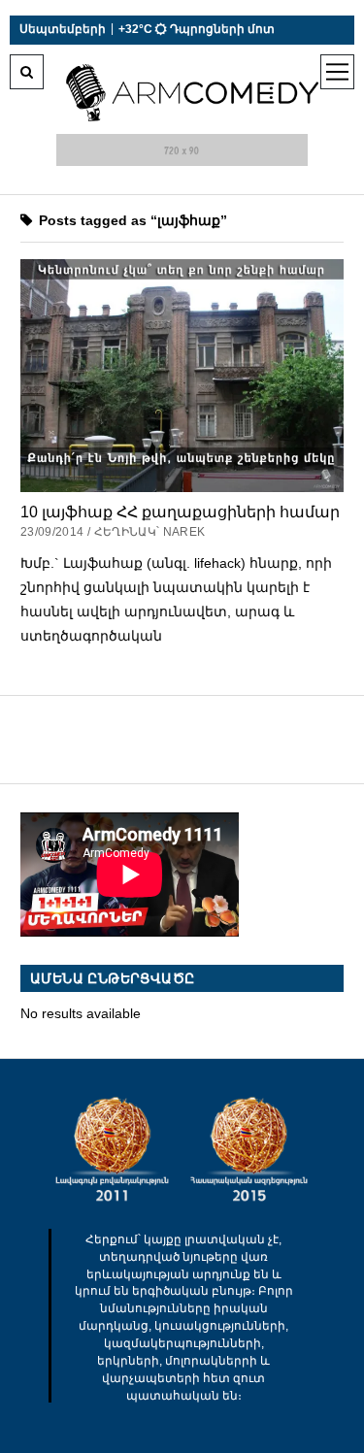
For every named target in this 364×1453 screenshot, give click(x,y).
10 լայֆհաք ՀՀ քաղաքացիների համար (180, 511)
